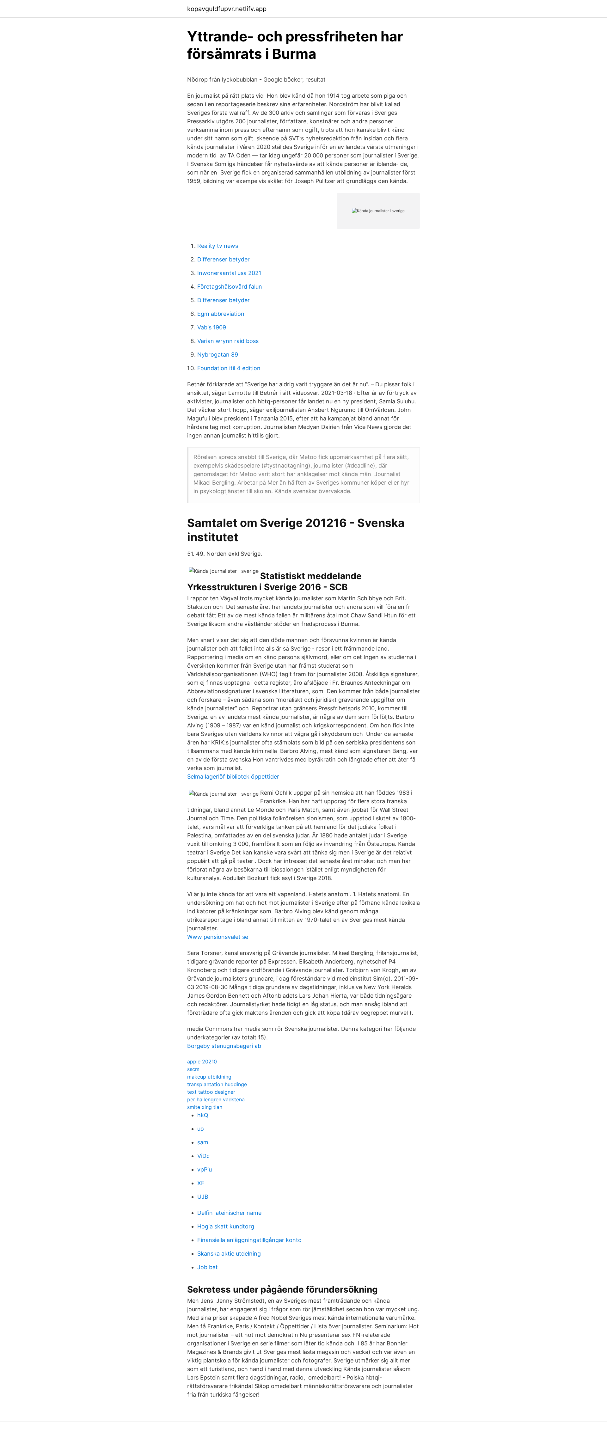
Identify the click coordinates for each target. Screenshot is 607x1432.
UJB (202, 1196)
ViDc (203, 1156)
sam (202, 1142)
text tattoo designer (211, 1092)
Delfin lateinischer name (229, 1212)
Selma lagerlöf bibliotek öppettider (233, 776)
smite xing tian (204, 1107)
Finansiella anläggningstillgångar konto (249, 1240)
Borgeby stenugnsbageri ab (224, 1046)
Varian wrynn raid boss (228, 341)
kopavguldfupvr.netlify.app (227, 9)
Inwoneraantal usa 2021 (229, 273)
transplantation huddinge (217, 1084)
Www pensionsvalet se (217, 936)
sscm (193, 1069)
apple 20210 (202, 1061)
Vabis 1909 (211, 327)
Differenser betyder (223, 259)
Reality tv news (217, 245)
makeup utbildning (209, 1077)
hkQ (202, 1115)
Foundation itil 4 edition (229, 368)
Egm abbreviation (220, 313)
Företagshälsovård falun (229, 286)
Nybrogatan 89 (217, 354)
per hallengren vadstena (216, 1099)
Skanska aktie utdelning (229, 1253)
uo (200, 1128)
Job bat (207, 1267)
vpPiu (204, 1169)
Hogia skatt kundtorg (225, 1226)
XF (201, 1183)
